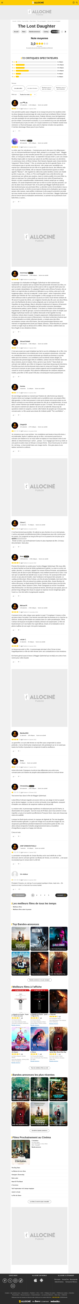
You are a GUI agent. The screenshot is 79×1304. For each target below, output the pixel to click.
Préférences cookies (62, 1293)
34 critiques (31, 642)
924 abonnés (23, 788)
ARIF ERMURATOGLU (28, 846)
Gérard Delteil (25, 341)
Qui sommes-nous (15, 1293)
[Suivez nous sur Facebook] (5, 1280)
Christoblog (24, 786)
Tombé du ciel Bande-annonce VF (21, 974)
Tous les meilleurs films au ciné (39, 1068)
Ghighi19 (23, 424)
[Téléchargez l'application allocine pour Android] (42, 1280)
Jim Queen (15, 1052)
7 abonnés (23, 848)
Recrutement (25, 1293)
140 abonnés (23, 608)
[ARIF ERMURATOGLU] (15, 847)
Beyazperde (73, 1279)
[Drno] (15, 761)
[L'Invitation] (21, 1152)
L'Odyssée (52, 1014)
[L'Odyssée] (58, 1001)
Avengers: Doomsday (18, 1174)
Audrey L (23, 140)
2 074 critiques (33, 427)
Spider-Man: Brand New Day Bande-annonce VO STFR (58, 974)
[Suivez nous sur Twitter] (10, 1280)
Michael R (23, 605)
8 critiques (23, 763)
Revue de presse (25, 1295)
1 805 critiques (33, 788)
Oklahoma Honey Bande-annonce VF (40, 1124)
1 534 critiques (33, 608)
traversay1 (24, 273)
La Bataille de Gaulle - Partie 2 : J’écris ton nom (20, 1015)
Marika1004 (24, 733)
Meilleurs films (17, 907)
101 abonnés (23, 427)
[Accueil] (38, 2)
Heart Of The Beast (17, 1181)
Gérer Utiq (57, 1295)
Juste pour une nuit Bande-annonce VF (58, 1099)
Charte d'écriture (35, 1295)
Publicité (32, 1293)
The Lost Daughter (41, 21)
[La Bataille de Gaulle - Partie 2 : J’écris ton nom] (21, 1001)
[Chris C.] (15, 523)
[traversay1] (15, 274)
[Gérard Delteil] (15, 342)
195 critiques (31, 735)
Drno (22, 761)
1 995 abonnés (24, 559)
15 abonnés (23, 525)
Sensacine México (71, 1282)
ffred (21, 556)
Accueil (14, 21)
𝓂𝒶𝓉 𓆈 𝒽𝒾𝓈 (23, 102)
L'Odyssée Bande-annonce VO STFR (40, 974)
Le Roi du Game (16, 1195)
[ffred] (15, 557)
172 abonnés (23, 105)
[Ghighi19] (15, 425)
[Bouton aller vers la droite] (65, 32)
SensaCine (65, 1279)
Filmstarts (57, 1279)
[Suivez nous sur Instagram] (15, 1280)
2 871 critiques (33, 143)
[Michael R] (15, 606)
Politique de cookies (50, 1293)
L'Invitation (35, 1140)
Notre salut (15, 1178)
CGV (42, 1293)
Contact (7, 1293)
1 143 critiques (33, 105)
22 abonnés (23, 735)
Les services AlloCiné (47, 1295)
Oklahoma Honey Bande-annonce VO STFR (21, 949)
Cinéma (19, 21)
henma (22, 386)
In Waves (33, 1052)
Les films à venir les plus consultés (39, 1201)
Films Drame (33, 21)
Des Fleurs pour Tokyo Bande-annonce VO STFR (58, 1124)
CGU (37, 1293)
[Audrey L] (15, 141)
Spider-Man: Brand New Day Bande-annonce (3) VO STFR (21, 1124)
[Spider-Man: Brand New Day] (58, 1039)
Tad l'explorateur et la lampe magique (23, 1188)
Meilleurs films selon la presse (22, 909)
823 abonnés (23, 143)
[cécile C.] (15, 640)
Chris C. (23, 522)
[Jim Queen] (21, 1039)
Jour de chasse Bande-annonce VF (40, 1099)
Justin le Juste (16, 1192)
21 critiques (30, 388)
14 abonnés (23, 642)
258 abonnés (23, 343)
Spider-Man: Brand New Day (57, 1052)
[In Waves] (40, 1039)
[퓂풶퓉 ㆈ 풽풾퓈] (15, 103)
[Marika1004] (15, 734)
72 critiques (31, 525)
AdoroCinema (59, 1282)
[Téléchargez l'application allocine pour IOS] (36, 1280)
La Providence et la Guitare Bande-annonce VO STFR (21, 1099)
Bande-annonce (16, 1025)
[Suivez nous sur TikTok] (21, 1280)
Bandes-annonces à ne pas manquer (39, 980)
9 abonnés (23, 388)
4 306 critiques (33, 559)
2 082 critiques (33, 343)
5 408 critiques (33, 275)
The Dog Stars (16, 1167)
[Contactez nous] (13, 1286)
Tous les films (25, 21)
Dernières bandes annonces (39, 1130)
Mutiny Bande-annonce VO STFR (40, 949)
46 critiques (30, 848)
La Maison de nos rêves (19, 1171)
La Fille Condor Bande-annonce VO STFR (58, 949)
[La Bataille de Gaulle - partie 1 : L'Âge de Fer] (40, 1001)
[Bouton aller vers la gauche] (62, 32)
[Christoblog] (15, 787)
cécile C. (23, 639)
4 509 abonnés (24, 275)
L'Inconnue (15, 1185)
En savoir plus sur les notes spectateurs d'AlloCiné (39, 48)
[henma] (15, 387)
